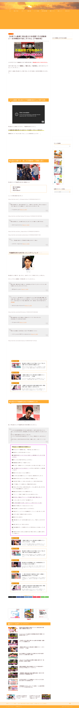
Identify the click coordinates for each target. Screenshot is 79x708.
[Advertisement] (39, 21)
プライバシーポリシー (10, 706)
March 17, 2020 (23, 209)
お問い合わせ (18, 706)
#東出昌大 (13, 302)
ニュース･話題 (11, 33)
